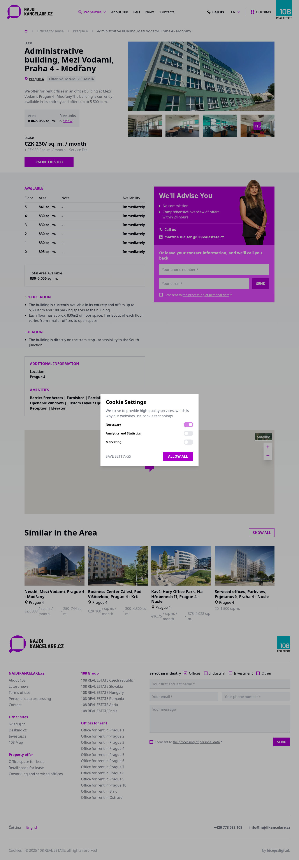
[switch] (188, 424)
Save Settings (118, 456)
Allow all (178, 456)
